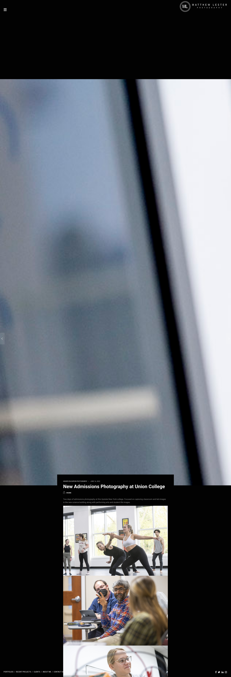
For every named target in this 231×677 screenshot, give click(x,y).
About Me (47, 672)
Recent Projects (23, 672)
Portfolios (8, 672)
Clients (37, 672)
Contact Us (59, 672)
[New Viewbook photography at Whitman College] (228, 338)
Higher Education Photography (75, 481)
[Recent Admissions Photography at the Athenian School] (2, 338)
